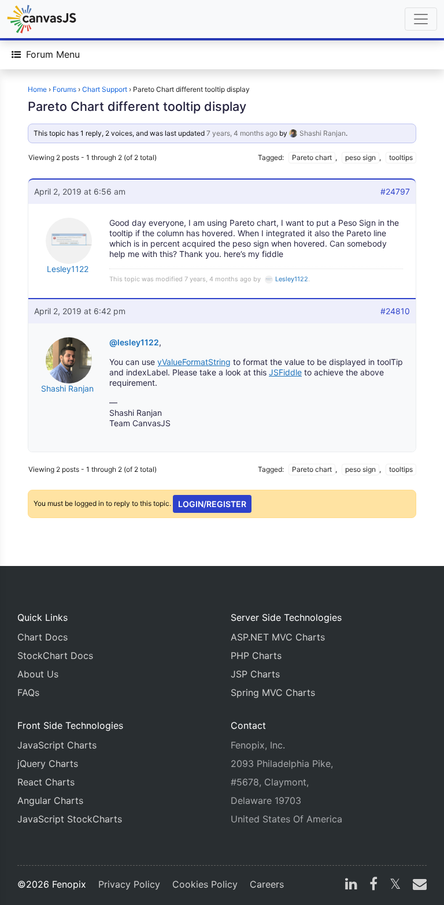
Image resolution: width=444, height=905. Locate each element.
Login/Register (212, 504)
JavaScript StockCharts (69, 819)
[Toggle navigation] (421, 19)
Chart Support (104, 89)
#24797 (395, 191)
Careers (267, 884)
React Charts (46, 782)
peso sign (360, 157)
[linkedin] (351, 885)
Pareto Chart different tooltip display (137, 106)
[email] (417, 885)
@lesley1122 (134, 342)
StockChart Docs (55, 655)
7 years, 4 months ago (242, 133)
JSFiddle (285, 372)
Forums (64, 89)
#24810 (395, 311)
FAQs (28, 692)
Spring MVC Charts (273, 692)
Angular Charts (50, 800)
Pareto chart (312, 157)
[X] (395, 885)
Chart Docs (42, 637)
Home (37, 89)
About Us (37, 674)
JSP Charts (255, 674)
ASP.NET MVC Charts (278, 637)
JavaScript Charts (57, 745)
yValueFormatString (194, 362)
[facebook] (373, 885)
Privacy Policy (129, 884)
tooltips (401, 157)
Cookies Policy (205, 884)
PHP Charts (256, 655)
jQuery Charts (47, 763)
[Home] (41, 19)
